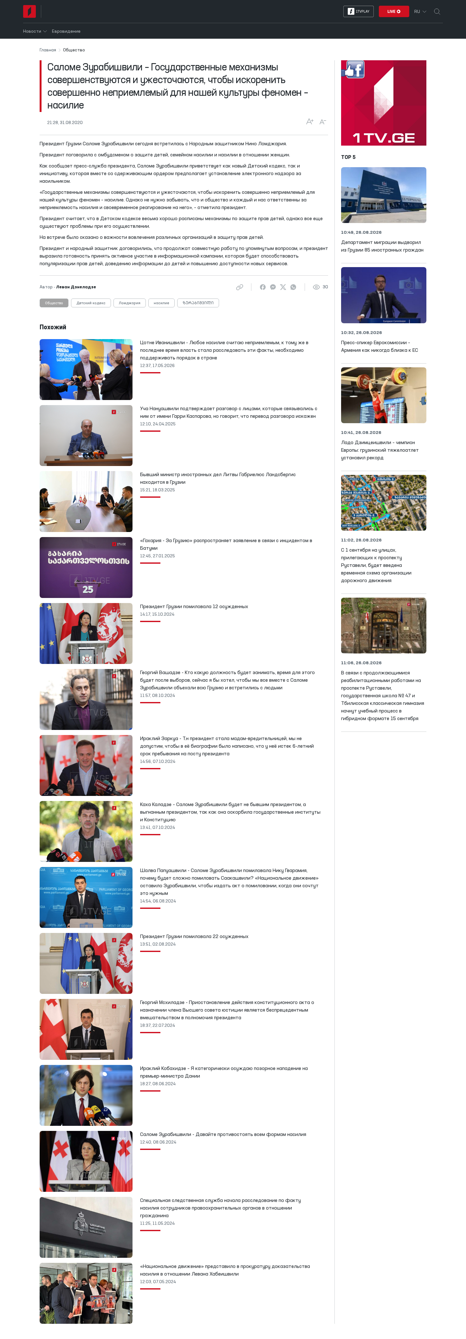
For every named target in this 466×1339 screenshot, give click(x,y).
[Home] (29, 11)
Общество (54, 303)
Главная (48, 50)
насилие (161, 303)
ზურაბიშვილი (198, 303)
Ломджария (129, 303)
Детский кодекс (91, 303)
